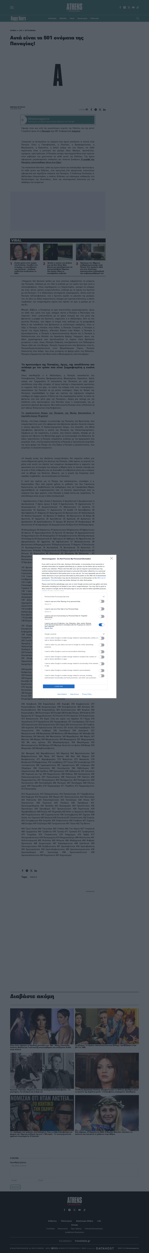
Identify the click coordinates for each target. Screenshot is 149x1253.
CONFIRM (59, 686)
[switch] (101, 601)
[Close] (112, 559)
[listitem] (74, 596)
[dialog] (74, 626)
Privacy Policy (87, 694)
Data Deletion (62, 694)
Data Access (74, 694)
